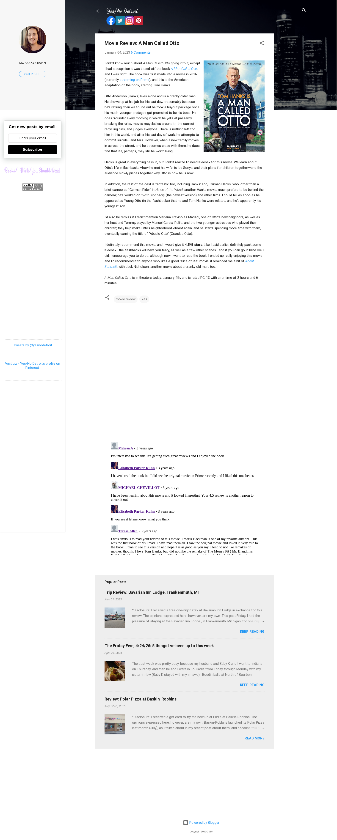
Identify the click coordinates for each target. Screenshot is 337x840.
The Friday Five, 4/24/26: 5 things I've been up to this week (159, 645)
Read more (255, 738)
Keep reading (252, 631)
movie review (125, 299)
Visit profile (32, 74)
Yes (144, 299)
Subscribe (32, 149)
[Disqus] (184, 375)
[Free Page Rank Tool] (32, 189)
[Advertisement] (292, 102)
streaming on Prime (134, 80)
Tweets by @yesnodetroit (32, 345)
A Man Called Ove (184, 69)
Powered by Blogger (203, 823)
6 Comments (141, 52)
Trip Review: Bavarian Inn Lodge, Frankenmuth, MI (152, 592)
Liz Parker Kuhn (32, 62)
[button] (262, 43)
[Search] (304, 10)
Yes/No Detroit (122, 11)
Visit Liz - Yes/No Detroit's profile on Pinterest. (32, 365)
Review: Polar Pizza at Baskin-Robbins (141, 699)
